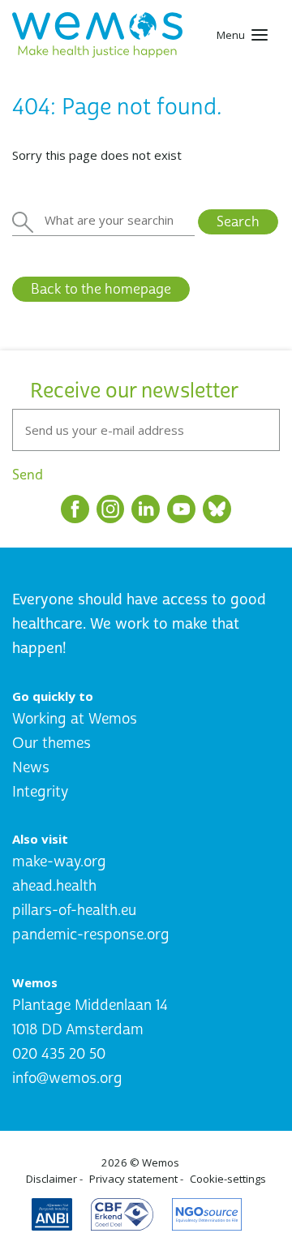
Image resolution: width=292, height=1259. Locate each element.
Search (238, 221)
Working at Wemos (74, 719)
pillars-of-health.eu (74, 910)
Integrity (40, 792)
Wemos (160, 1162)
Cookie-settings (228, 1178)
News (30, 767)
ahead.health (54, 886)
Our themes (51, 743)
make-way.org (59, 862)
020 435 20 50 (58, 1054)
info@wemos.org (67, 1078)
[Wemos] (97, 35)
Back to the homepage (101, 289)
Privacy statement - (136, 1178)
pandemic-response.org (91, 935)
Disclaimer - (54, 1178)
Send (27, 474)
